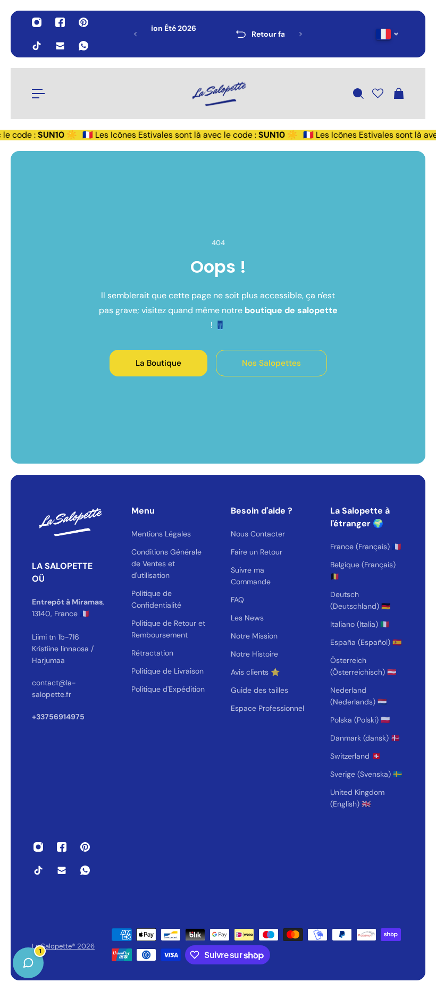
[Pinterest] (83, 22)
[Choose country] (387, 34)
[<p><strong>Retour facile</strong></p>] (219, 34)
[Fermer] (167, 720)
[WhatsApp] (83, 45)
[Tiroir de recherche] (358, 93)
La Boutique (158, 363)
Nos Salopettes (271, 363)
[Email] (60, 45)
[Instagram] (36, 22)
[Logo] (218, 93)
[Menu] (38, 94)
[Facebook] (60, 22)
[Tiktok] (36, 45)
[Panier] (398, 93)
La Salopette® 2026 (63, 946)
